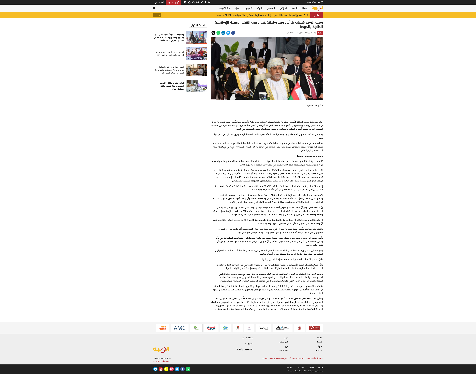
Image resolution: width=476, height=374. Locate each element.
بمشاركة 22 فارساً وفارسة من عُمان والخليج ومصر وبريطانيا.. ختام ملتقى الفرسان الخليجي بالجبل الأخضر (256, 15)
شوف (260, 8)
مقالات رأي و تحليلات (244, 349)
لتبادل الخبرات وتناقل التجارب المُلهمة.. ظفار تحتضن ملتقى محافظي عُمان (172, 86)
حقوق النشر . (289, 367)
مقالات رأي (224, 8)
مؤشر (319, 346)
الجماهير (271, 8)
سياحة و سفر (247, 337)
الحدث (295, 8)
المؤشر (283, 8)
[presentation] (159, 15)
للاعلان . (311, 367)
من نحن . (320, 367)
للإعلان (158, 2)
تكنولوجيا (248, 8)
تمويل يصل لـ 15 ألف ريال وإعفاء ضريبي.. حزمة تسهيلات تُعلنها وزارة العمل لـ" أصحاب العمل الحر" (169, 70)
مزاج (237, 8)
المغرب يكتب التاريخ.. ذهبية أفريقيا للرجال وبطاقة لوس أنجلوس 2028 (169, 53)
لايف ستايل (283, 342)
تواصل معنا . (301, 367)
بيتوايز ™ (291, 371)
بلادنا (304, 8)
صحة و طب (283, 350)
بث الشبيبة (172, 2)
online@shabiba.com (161, 361)
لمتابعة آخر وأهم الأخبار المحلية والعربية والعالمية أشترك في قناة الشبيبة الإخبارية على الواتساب (292, 358)
